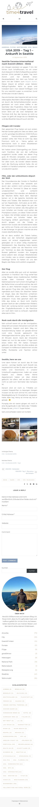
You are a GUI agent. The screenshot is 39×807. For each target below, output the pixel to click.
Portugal (9, 744)
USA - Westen (10, 775)
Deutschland (10, 697)
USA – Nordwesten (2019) (9, 454)
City (3, 637)
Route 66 (8, 748)
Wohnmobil (6, 678)
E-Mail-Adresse (8, 514)
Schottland (23, 748)
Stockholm (9, 756)
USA (29, 47)
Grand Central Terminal (15, 705)
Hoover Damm (10, 709)
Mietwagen (22, 47)
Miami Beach (20, 728)
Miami (6, 728)
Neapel (7, 732)
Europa (5, 645)
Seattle (12, 480)
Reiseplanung (7, 670)
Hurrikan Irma (10, 716)
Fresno (7, 701)
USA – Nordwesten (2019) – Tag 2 (11, 463)
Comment (6, 532)
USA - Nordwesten (29, 480)
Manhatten (24, 724)
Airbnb (5, 480)
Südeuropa (25, 756)
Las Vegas (9, 724)
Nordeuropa (10, 736)
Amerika (5, 47)
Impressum (15, 801)
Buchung (22, 693)
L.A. (20, 720)
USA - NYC (8, 768)
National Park (7, 662)
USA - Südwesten (12, 772)
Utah (24, 775)
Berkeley (8, 693)
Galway (19, 701)
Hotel (27, 713)
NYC (23, 736)
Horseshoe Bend (11, 713)
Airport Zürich (31, 81)
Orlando (27, 740)
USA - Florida (20, 760)
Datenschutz (24, 801)
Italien (25, 716)
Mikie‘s (16, 408)
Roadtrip (5, 674)
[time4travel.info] (19, 8)
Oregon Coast (10, 740)
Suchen (5, 568)
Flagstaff (27, 697)
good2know (6, 653)
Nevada (19, 732)
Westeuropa (21, 779)
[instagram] (19, 803)
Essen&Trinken (8, 641)
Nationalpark (7, 666)
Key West (8, 720)
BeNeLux (20, 689)
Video (7, 779)
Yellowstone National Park (16, 787)
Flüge (13, 47)
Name (5, 505)
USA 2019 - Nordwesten (12, 469)
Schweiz (8, 752)
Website (5, 523)
